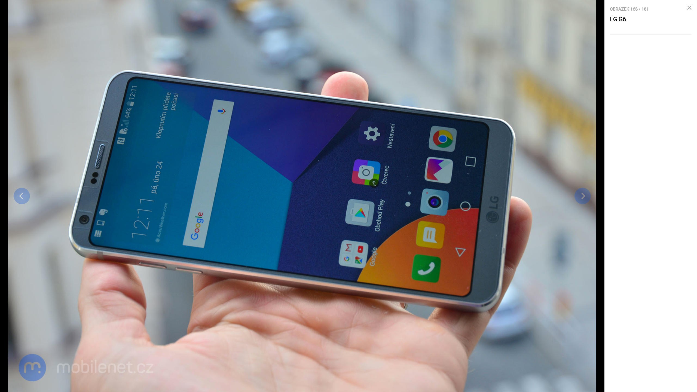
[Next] (582, 196)
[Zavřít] (689, 8)
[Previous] (22, 196)
